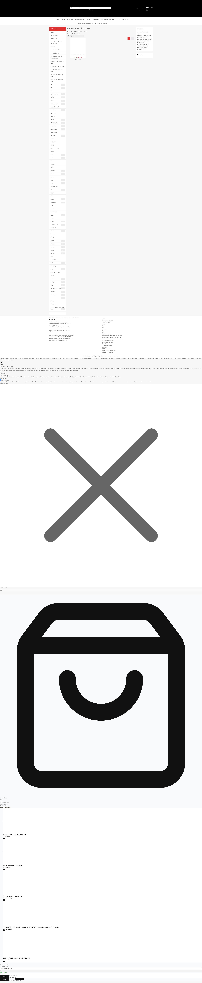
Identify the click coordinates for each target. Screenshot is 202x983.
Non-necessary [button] (4, 378)
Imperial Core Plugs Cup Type (57, 75)
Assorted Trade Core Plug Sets (57, 62)
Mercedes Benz (54, 224)
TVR (52, 285)
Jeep (52, 183)
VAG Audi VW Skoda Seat (57, 288)
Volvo (52, 298)
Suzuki (52, 269)
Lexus (52, 208)
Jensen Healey (54, 186)
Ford (52, 157)
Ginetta (52, 161)
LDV (52, 205)
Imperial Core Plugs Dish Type (57, 80)
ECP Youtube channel (107, 348)
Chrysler (53, 116)
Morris (52, 237)
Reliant (52, 250)
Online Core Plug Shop (107, 352)
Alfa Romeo (53, 87)
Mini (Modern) (54, 228)
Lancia (52, 199)
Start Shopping (3, 804)
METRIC (104, 324)
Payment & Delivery (107, 345)
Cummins (53, 135)
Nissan (52, 240)
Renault (52, 253)
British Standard (55, 107)
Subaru (52, 32)
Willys (52, 301)
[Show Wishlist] (137, 8)
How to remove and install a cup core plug (112, 339)
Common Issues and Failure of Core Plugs (112, 335)
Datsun (52, 145)
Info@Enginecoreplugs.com (144, 35)
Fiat (52, 154)
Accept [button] (5, 360)
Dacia (52, 138)
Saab (52, 263)
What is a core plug (106, 334)
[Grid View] (129, 38)
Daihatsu (53, 142)
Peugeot (53, 247)
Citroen (52, 119)
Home (68, 31)
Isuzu (52, 173)
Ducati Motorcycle (55, 148)
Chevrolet (53, 113)
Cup (103, 325)
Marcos (52, 218)
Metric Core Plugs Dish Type (56, 70)
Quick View (78, 59)
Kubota (52, 192)
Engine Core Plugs (92, 356)
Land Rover (53, 202)
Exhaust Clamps (55, 53)
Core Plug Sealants (55, 38)
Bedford (53, 97)
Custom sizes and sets (107, 320)
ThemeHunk (18, 980)
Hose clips (53, 46)
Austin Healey (54, 94)
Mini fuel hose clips (55, 50)
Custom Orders (54, 35)
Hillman (52, 164)
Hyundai (53, 170)
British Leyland (54, 103)
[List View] (132, 38)
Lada (52, 196)
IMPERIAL (104, 329)
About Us (104, 343)
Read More (9, 360)
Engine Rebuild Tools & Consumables (56, 42)
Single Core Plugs (106, 322)
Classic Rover (54, 132)
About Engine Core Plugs (108, 342)
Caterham (53, 110)
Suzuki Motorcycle (55, 272)
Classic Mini (54, 129)
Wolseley (53, 304)
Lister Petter (54, 212)
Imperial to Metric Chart (108, 340)
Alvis (52, 91)
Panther (53, 243)
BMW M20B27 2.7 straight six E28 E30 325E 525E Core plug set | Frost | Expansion (31, 927)
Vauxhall (53, 291)
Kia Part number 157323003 (13, 865)
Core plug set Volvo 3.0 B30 (12, 896)
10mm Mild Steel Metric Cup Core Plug (16, 958)
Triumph (53, 282)
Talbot (52, 275)
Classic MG (53, 126)
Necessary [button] (2, 371)
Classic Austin (54, 122)
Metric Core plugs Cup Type (58, 66)
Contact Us (104, 347)
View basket (12, 979)
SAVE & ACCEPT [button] (4, 383)
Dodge (52, 151)
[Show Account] (142, 8)
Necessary (4, 373)
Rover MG (53, 259)
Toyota (52, 278)
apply (4, 976)
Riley (52, 256)
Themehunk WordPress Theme (111, 356)
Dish (103, 327)
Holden (52, 167)
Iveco (52, 177)
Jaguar (52, 180)
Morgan (52, 234)
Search (91, 10)
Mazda (52, 221)
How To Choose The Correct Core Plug (111, 337)
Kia (51, 189)
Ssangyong (53, 266)
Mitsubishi (53, 231)
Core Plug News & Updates (108, 350)
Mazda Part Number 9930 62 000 (14, 835)
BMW (52, 100)
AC (51, 84)
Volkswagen (54, 294)
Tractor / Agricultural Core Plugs (57, 308)
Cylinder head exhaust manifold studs (56, 57)
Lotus (52, 215)
